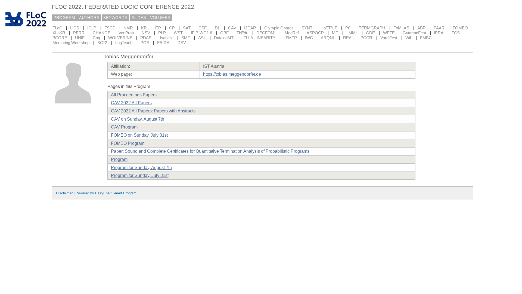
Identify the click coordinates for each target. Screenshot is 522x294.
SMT (185, 38)
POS (145, 43)
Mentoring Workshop (70, 43)
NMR (128, 28)
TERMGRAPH (372, 28)
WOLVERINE (120, 38)
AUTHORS (89, 18)
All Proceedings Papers (134, 95)
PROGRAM (64, 18)
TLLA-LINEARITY (259, 38)
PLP (162, 33)
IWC (309, 38)
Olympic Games (279, 28)
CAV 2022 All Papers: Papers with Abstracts (153, 111)
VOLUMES (160, 18)
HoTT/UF (329, 28)
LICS (74, 28)
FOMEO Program (127, 143)
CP (172, 28)
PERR (79, 33)
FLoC (57, 28)
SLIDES (139, 18)
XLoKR (58, 33)
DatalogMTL (225, 38)
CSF (202, 28)
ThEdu (242, 33)
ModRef (292, 33)
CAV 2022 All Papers (131, 102)
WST (178, 33)
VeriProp (126, 33)
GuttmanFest (414, 33)
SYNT (307, 28)
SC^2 (102, 43)
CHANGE (101, 33)
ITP (158, 28)
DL (217, 28)
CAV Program (124, 127)
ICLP (91, 28)
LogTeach (123, 43)
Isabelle (166, 38)
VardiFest (388, 38)
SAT (187, 28)
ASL (202, 38)
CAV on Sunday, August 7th (137, 119)
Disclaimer (64, 193)
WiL (408, 38)
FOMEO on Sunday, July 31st (139, 135)
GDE (370, 33)
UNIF (80, 38)
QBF (224, 33)
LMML (352, 33)
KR (144, 28)
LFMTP (290, 38)
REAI (348, 38)
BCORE (59, 38)
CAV (232, 28)
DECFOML (266, 33)
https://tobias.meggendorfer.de (232, 74)
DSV (182, 43)
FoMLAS (401, 28)
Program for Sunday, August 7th (141, 167)
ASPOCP (315, 33)
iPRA (438, 33)
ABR (421, 28)
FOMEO (460, 28)
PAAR (439, 28)
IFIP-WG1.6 (201, 33)
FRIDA (163, 43)
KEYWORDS (115, 18)
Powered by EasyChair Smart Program (106, 193)
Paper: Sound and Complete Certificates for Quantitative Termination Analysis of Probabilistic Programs (210, 151)
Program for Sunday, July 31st (140, 175)
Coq (96, 38)
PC (348, 28)
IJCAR (250, 28)
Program (119, 159)
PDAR (146, 38)
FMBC (426, 38)
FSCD (110, 28)
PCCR (366, 38)
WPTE (389, 33)
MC (335, 33)
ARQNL (328, 38)
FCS (456, 33)
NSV (146, 33)
